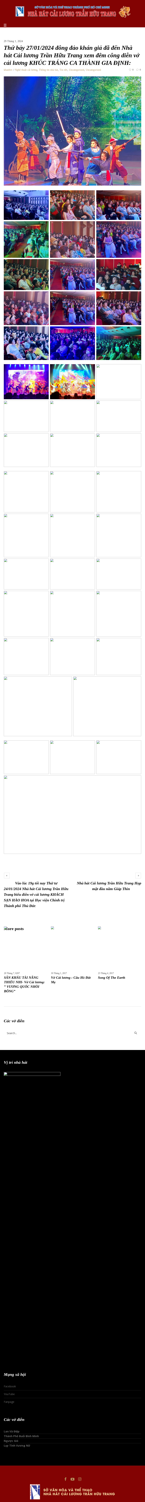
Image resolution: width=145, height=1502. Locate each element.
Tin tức (63, 69)
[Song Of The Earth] (119, 947)
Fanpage (9, 1402)
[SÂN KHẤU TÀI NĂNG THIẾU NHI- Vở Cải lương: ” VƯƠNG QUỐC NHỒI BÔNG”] (25, 947)
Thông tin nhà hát (48, 69)
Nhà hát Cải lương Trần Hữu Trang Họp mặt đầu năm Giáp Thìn (109, 886)
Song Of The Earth (111, 977)
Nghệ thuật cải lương (26, 69)
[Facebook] (65, 1479)
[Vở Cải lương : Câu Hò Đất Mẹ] (72, 947)
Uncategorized (76, 69)
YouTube (9, 1394)
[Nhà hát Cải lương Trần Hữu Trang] (72, 11)
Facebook (10, 1386)
